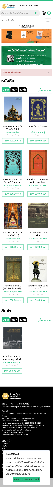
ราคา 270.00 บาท (38, 247)
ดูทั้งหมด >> (44, 90)
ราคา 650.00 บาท (38, 140)
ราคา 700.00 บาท (12, 371)
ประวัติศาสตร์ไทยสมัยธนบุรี (38, 287)
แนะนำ (23, 90)
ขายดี (14, 90)
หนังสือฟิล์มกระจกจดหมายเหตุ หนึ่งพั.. (12, 358)
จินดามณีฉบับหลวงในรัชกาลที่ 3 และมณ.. (13, 181)
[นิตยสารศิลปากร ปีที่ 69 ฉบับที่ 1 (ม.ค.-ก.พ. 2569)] (13, 215)
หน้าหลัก (5, 444)
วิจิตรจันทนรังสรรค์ (38, 126)
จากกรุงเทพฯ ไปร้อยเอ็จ (38, 234)
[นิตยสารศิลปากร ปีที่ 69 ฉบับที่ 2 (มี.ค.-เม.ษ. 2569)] (13, 109)
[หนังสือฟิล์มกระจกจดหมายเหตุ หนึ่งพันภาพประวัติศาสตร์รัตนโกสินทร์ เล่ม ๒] (12, 337)
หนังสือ (4, 446)
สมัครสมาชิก (34, 5)
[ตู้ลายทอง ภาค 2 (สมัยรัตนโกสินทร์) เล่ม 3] (13, 268)
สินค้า (4, 448)
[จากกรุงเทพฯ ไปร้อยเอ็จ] (38, 215)
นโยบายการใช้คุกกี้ (31, 479)
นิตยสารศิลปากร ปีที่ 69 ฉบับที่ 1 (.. (13, 234)
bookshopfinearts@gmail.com (18, 430)
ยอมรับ (17, 479)
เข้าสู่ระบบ (24, 5)
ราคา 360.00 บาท (38, 194)
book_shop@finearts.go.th (12, 432)
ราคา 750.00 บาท (13, 300)
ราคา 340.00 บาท (38, 300)
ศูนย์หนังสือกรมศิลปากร (19, 434)
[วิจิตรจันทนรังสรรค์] (38, 109)
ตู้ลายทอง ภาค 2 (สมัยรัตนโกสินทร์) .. (13, 287)
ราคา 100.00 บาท (13, 140)
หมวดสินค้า (8, 20)
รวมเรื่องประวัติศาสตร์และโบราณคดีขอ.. (38, 181)
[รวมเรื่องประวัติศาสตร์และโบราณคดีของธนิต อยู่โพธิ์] (38, 162)
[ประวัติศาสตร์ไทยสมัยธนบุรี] (38, 268)
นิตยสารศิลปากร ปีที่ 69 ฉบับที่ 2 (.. (13, 128)
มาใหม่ (6, 90)
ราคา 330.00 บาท (13, 194)
